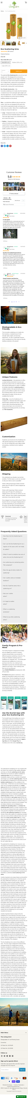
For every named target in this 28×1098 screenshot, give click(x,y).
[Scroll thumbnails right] (26, 43)
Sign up (22, 1070)
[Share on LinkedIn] (7, 146)
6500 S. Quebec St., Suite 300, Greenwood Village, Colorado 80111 (14, 1088)
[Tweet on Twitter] (5, 146)
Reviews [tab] (6, 198)
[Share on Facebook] (2, 146)
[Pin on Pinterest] (10, 146)
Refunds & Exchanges (7, 1085)
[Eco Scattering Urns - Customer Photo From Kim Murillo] (22, 184)
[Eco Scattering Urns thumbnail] (8, 43)
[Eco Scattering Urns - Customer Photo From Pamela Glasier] (11, 189)
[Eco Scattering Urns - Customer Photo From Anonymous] (5, 184)
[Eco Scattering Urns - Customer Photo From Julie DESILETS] (5, 189)
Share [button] (6, 241)
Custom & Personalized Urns (13, 1086)
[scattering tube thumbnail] (19, 43)
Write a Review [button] (14, 193)
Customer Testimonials (19, 1085)
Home (2, 11)
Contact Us (21, 1096)
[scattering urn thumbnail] (3, 43)
